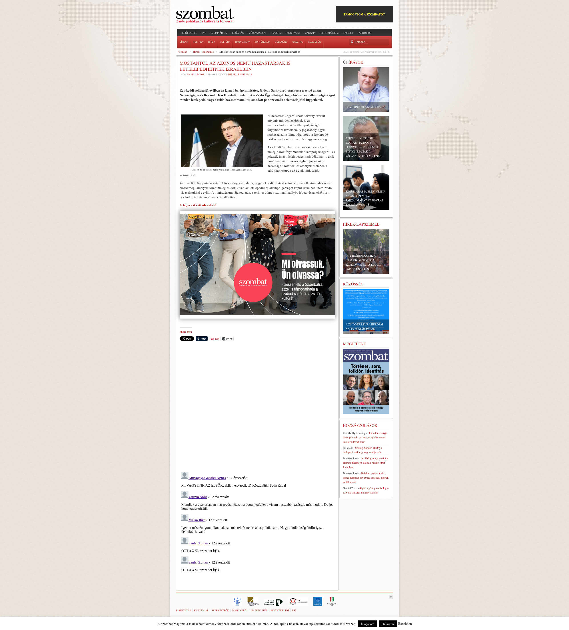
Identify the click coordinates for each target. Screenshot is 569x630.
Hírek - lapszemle (203, 52)
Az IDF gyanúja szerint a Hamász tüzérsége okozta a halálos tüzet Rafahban (365, 462)
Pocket (214, 338)
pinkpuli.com (195, 74)
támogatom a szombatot (364, 14)
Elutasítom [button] (388, 624)
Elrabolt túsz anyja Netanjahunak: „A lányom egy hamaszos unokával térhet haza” (365, 437)
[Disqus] (257, 406)
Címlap (182, 52)
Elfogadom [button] (367, 624)
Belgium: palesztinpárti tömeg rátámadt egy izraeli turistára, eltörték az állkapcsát (366, 477)
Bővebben (405, 623)
